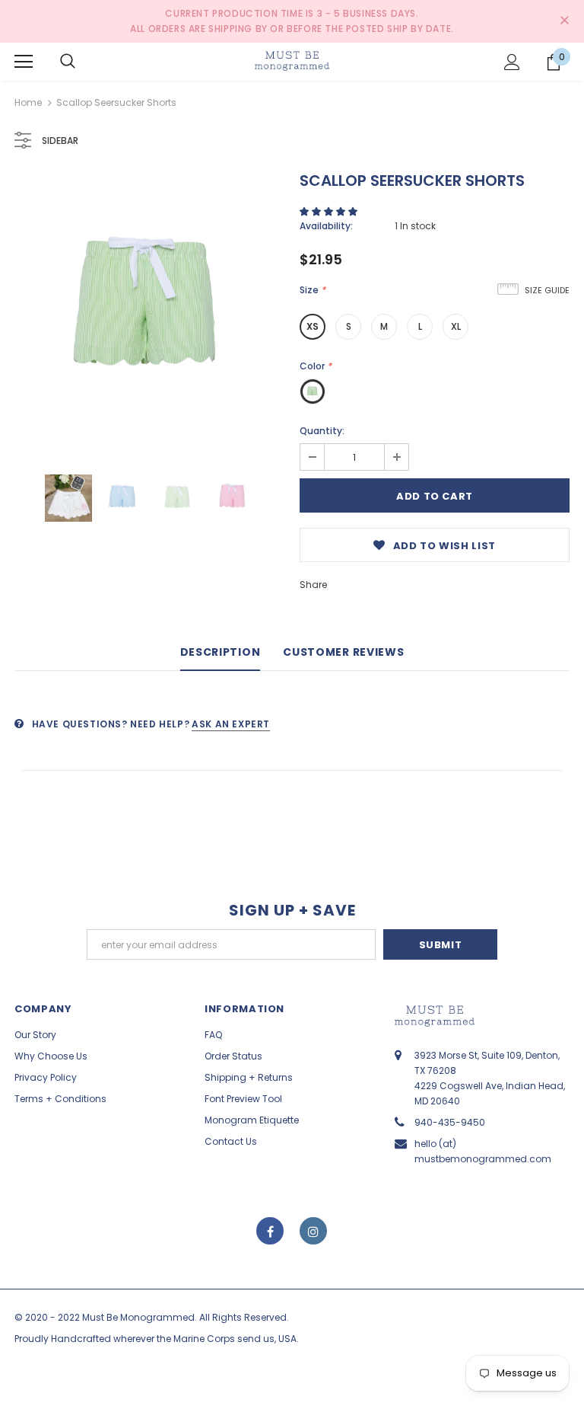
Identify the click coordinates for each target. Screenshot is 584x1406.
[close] (564, 21)
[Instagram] (313, 1231)
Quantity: (322, 430)
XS (312, 326)
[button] (330, 211)
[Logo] (292, 61)
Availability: (326, 225)
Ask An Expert (231, 723)
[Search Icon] (67, 61)
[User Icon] (512, 62)
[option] (149, 309)
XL (456, 326)
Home (28, 102)
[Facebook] (270, 1231)
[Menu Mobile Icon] (23, 62)
